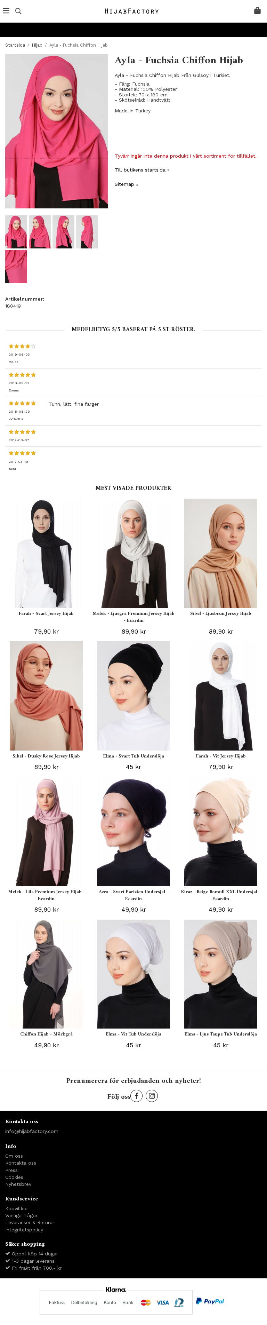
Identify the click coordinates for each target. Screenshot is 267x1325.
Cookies (14, 1177)
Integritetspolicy (24, 1229)
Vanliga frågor (21, 1215)
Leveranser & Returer (29, 1222)
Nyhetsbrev (18, 1184)
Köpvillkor (16, 1208)
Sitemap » (126, 184)
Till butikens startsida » (142, 170)
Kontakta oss (20, 1163)
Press (11, 1170)
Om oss (14, 1156)
